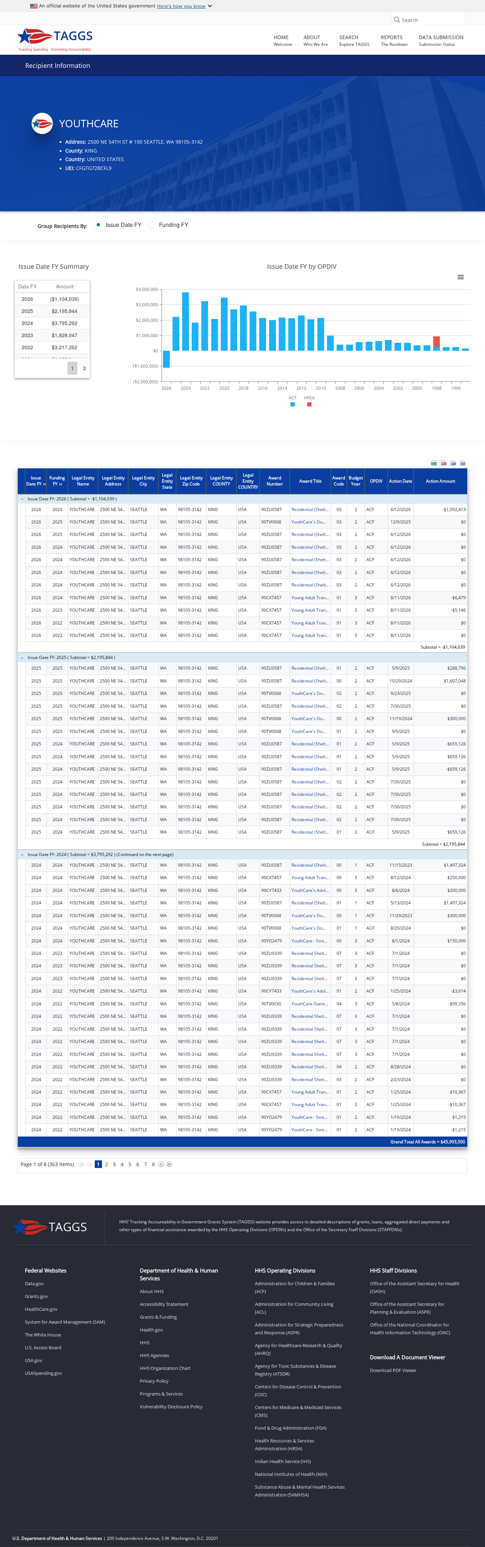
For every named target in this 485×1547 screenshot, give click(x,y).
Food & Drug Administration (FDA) (291, 1428)
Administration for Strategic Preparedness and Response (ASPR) (299, 1329)
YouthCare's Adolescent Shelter (322, 890)
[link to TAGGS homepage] (68, 38)
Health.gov (151, 1330)
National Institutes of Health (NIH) (291, 1474)
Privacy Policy (154, 1381)
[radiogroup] (189, 224)
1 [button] (72, 368)
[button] (397, 19)
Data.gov (34, 1283)
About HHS (152, 1291)
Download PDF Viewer (393, 1370)
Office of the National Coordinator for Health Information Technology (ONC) (410, 1329)
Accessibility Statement (164, 1304)
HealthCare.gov (41, 1309)
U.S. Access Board (43, 1347)
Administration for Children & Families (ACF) (295, 1287)
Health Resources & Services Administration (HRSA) (284, 1444)
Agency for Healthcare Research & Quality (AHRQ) (298, 1349)
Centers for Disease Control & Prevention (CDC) (298, 1390)
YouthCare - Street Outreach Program (328, 941)
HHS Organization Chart (165, 1368)
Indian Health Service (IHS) (283, 1461)
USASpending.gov (43, 1373)
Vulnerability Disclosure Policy (171, 1406)
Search (410, 20)
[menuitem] (434, 463)
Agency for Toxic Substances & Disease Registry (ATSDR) (295, 1370)
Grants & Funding (158, 1317)
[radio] (118, 224)
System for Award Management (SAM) (65, 1322)
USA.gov (33, 1360)
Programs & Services (161, 1394)
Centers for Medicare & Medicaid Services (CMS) (298, 1411)
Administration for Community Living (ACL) (294, 1308)
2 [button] (84, 368)
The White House (43, 1334)
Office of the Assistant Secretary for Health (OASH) (414, 1287)
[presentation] (242, 824)
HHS (144, 1342)
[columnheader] (27, 287)
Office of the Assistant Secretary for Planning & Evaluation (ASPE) (407, 1308)
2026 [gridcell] (27, 298)
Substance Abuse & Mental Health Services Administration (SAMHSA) (300, 1491)
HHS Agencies (154, 1355)
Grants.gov (36, 1296)
